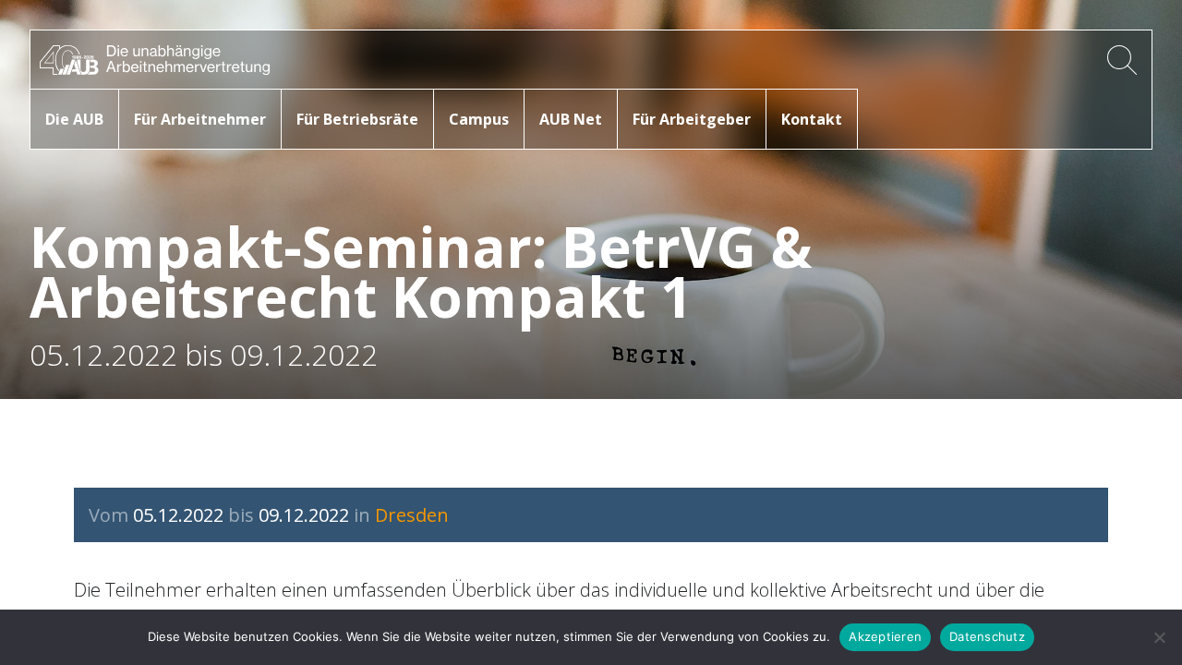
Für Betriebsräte (357, 119)
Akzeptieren (885, 636)
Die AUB (74, 119)
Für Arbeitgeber (692, 119)
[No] (1159, 637)
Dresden (412, 514)
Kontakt (811, 119)
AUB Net (570, 119)
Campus (479, 119)
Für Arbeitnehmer (200, 119)
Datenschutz (987, 636)
